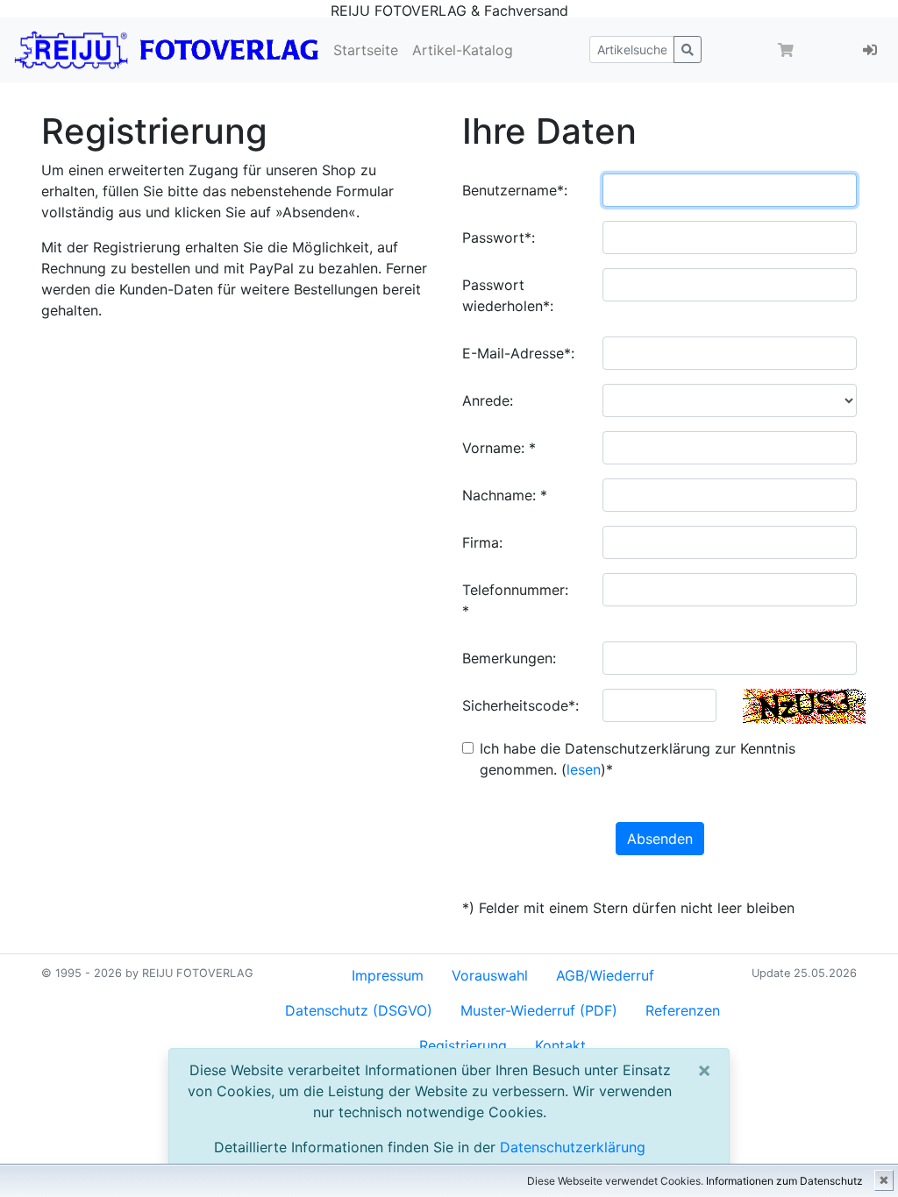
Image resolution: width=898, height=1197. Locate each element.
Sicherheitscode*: (520, 705)
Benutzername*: (514, 190)
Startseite (365, 50)
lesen (584, 769)
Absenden (660, 838)
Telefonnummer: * (515, 600)
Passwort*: (498, 237)
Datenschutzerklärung (572, 1147)
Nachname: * (504, 495)
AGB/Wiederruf (605, 975)
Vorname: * (499, 448)
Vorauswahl (490, 975)
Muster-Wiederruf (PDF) (538, 1010)
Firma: (482, 542)
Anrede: (487, 400)
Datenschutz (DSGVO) (358, 1010)
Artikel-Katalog (462, 50)
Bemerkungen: (509, 658)
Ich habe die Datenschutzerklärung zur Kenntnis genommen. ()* (637, 759)
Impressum (388, 975)
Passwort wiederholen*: (507, 295)
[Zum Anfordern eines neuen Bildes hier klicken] (804, 706)
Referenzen (682, 1010)
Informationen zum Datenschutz (784, 1180)
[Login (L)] (870, 50)
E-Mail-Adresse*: (518, 353)
